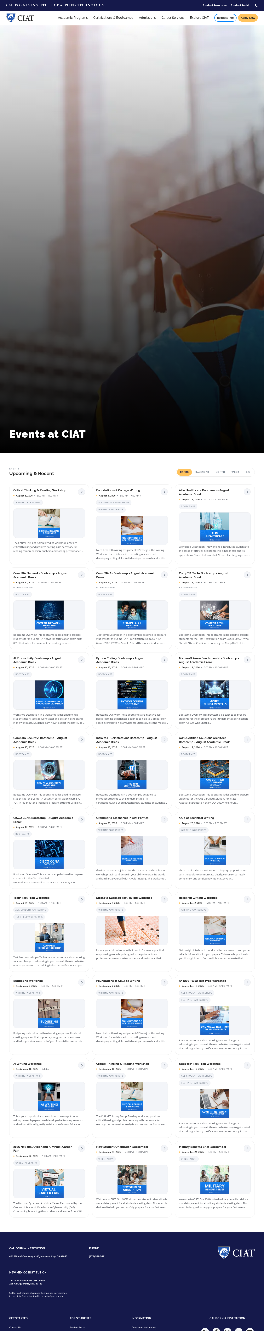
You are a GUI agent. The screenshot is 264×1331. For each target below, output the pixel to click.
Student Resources (215, 5)
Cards (184, 472)
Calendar (202, 472)
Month (220, 472)
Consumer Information (144, 1327)
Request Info (225, 17)
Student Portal (240, 5)
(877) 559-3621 (97, 1256)
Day (248, 472)
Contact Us (15, 1327)
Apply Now (248, 17)
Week (235, 472)
